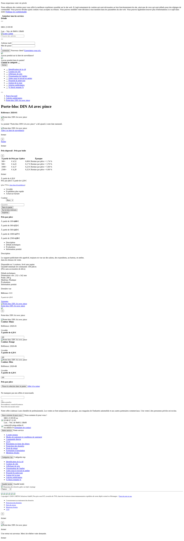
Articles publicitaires (16, 85)
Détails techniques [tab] (13, 245)
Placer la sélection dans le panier (14, 386)
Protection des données (15, 446)
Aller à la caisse (33, 386)
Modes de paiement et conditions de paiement (24, 437)
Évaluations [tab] (10, 247)
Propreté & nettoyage (17, 81)
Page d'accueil (11, 96)
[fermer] (19, 63)
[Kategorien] (2, 21)
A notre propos (12, 435)
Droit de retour (12, 448)
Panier (3, 141)
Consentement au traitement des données (20, 500)
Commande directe (13, 439)
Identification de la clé (17, 69)
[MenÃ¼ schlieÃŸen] (2, 92)
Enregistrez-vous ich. (32, 50)
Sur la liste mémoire (9, 210)
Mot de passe (6, 46)
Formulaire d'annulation (15, 450)
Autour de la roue (15, 83)
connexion (5, 51)
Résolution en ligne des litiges (18, 444)
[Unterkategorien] (7, 72)
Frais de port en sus (125, 496)
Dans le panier (7, 207)
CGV (8, 441)
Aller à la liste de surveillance (12, 130)
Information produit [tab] (13, 249)
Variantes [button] (4, 301)
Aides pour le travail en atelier (20, 78)
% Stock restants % (16, 87)
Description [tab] (10, 242)
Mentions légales (12, 453)
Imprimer (5, 213)
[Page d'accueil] (7, 33)
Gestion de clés (15, 72)
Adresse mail (6, 43)
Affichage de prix (15, 74)
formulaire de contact (22, 427)
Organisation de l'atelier (18, 76)
